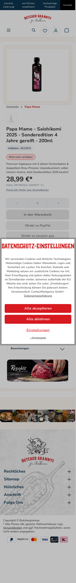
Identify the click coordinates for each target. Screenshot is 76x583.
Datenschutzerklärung (38, 296)
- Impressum (38, 338)
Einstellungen (38, 330)
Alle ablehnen (38, 319)
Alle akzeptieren (38, 308)
